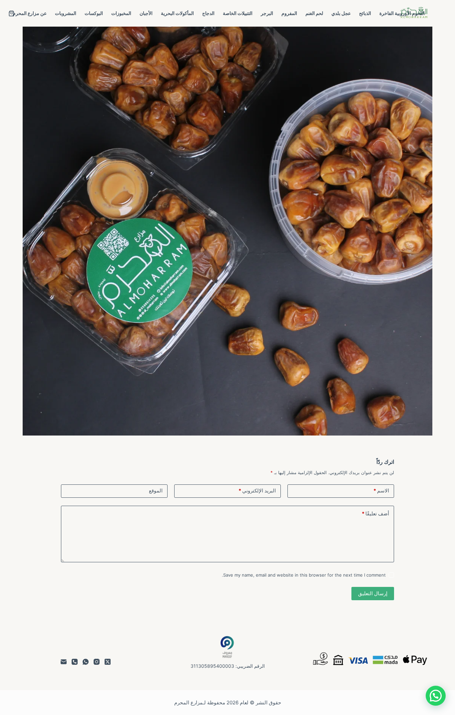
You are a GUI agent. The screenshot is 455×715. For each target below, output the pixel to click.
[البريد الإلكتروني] (64, 662)
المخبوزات (121, 13)
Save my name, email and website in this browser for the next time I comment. (304, 575)
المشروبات (65, 13)
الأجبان (146, 13)
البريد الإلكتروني (257, 490)
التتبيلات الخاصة (237, 13)
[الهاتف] (75, 662)
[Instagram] (97, 662)
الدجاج (208, 13)
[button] (436, 696)
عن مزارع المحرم (30, 13)
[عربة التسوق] (11, 13)
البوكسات (94, 13)
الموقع (156, 490)
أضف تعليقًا (375, 513)
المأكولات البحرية (177, 13)
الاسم (381, 490)
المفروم (289, 13)
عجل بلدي (341, 13)
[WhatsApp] (86, 662)
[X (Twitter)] (108, 662)
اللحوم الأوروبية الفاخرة (402, 13)
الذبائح (365, 13)
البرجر (267, 13)
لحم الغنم (314, 13)
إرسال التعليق (372, 593)
